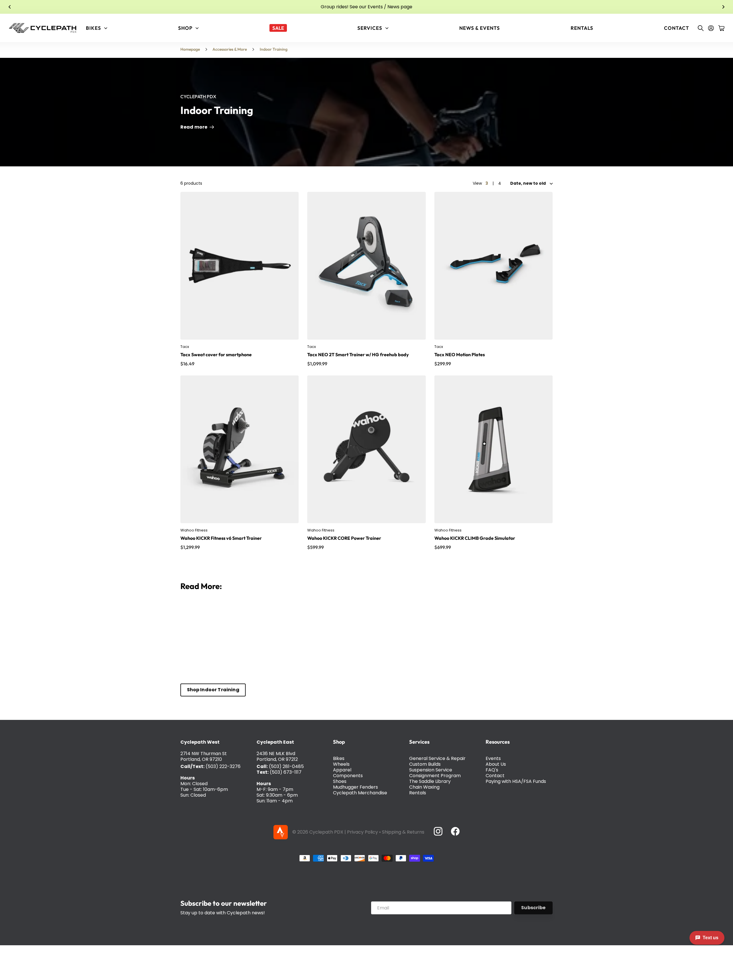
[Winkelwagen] (721, 28)
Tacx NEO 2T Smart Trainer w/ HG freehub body (358, 354)
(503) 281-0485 (286, 766)
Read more (194, 127)
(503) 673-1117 (286, 772)
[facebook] (455, 831)
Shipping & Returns (403, 832)
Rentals (582, 28)
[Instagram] (438, 831)
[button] (10, 7)
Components (348, 775)
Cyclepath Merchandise (360, 792)
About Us (496, 764)
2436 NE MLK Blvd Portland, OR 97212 (277, 756)
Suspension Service (430, 770)
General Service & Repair (437, 758)
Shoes (339, 781)
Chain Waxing (424, 787)
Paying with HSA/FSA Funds (516, 781)
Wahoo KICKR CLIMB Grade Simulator (474, 538)
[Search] (701, 28)
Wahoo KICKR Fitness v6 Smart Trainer (221, 538)
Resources (498, 742)
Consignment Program (435, 775)
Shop (339, 742)
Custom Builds (425, 764)
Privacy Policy (362, 832)
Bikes (338, 758)
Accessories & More (229, 49)
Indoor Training (273, 49)
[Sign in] (711, 28)
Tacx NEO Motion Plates (459, 354)
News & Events (479, 28)
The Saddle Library (430, 781)
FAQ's (492, 770)
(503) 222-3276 (223, 766)
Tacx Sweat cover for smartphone (216, 354)
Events (493, 758)
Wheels (341, 764)
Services (419, 742)
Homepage (190, 49)
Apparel (342, 770)
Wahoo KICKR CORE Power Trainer (344, 538)
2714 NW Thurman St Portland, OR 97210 (203, 756)
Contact (676, 28)
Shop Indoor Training (213, 689)
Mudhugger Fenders (355, 787)
